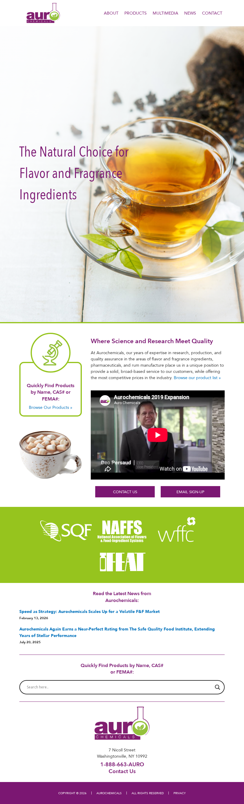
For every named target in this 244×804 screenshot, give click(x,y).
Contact (212, 13)
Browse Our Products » (50, 407)
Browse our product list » (197, 377)
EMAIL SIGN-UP (190, 492)
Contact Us (122, 771)
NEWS (190, 13)
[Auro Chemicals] (43, 12)
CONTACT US (125, 492)
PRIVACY (179, 793)
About (111, 13)
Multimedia (165, 13)
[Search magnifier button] (217, 687)
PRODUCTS (135, 13)
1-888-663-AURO (122, 764)
